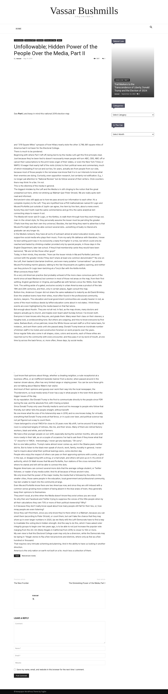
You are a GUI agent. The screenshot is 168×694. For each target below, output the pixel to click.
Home (18, 29)
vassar (18, 58)
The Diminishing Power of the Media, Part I (87, 583)
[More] (45, 567)
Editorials (40, 40)
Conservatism (19, 40)
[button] (151, 27)
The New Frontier (21, 583)
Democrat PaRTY (30, 40)
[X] (32, 567)
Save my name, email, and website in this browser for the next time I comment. (50, 669)
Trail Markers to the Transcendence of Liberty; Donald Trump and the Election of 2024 (131, 87)
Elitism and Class (50, 40)
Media (59, 40)
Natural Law (118, 41)
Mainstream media (29, 556)
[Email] (38, 567)
